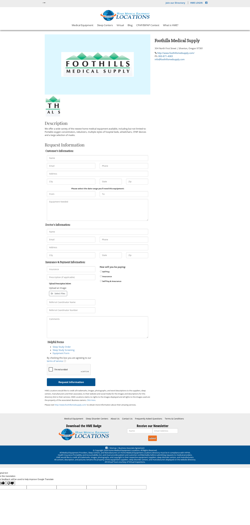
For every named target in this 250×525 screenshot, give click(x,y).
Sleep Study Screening (64, 350)
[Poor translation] (10, 483)
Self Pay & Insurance (111, 281)
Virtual (120, 25)
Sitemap (113, 448)
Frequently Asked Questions (148, 418)
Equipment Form (61, 353)
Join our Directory (175, 2)
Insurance (107, 276)
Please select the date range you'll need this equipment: (97, 188)
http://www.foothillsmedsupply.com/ (71, 404)
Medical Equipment (82, 25)
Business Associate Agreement (131, 448)
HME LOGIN (196, 2)
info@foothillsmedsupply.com (170, 59)
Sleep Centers (105, 25)
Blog (130, 25)
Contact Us (127, 418)
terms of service (55, 361)
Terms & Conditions (174, 418)
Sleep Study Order (62, 346)
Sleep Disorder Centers (97, 418)
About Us (115, 418)
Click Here (91, 400)
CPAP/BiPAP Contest (147, 25)
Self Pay (106, 271)
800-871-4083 (165, 56)
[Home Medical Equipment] (83, 434)
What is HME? (170, 25)
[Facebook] (206, 2)
